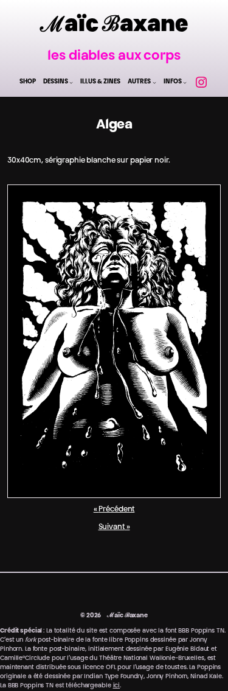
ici (116, 686)
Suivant (111, 527)
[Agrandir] (205, 200)
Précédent (116, 509)
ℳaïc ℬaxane (114, 26)
